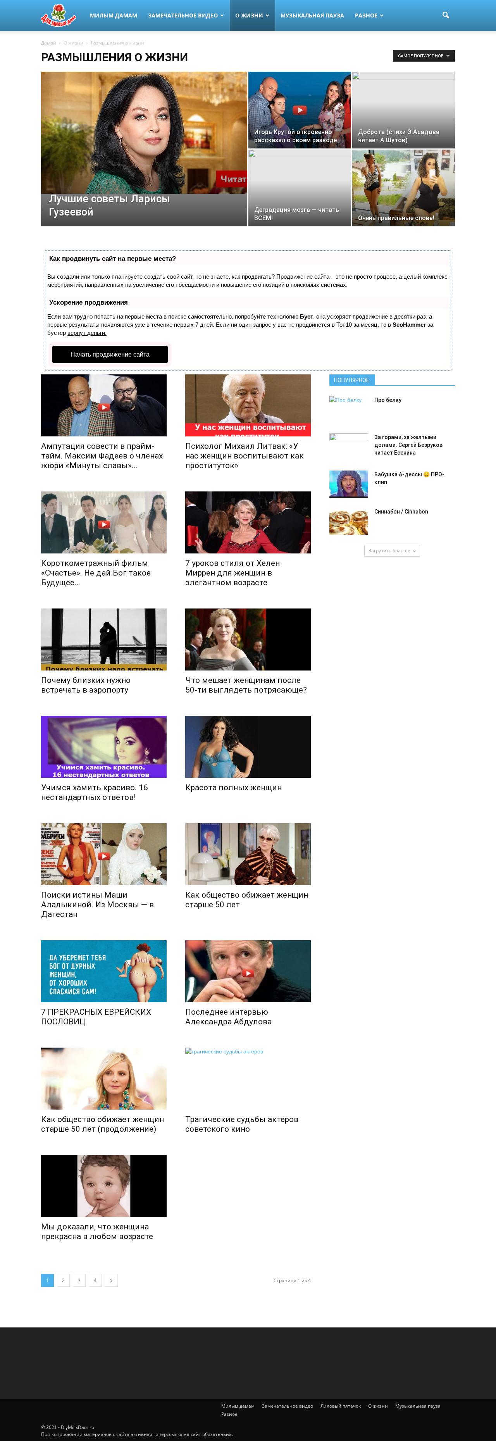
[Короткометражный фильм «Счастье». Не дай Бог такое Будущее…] (104, 522)
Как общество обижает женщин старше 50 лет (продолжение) (102, 1124)
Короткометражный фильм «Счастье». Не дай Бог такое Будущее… (96, 572)
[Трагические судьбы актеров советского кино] (248, 1079)
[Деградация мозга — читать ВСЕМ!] (299, 188)
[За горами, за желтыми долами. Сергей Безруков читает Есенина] (348, 446)
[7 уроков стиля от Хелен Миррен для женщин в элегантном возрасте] (248, 522)
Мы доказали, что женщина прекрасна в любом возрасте (97, 1231)
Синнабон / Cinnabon (401, 511)
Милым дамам (113, 15)
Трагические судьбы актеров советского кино (241, 1124)
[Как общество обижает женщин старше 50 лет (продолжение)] (104, 1079)
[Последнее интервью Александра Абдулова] (248, 971)
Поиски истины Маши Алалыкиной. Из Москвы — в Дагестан (97, 904)
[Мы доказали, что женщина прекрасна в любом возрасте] (104, 1186)
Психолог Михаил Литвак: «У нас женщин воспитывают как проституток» (244, 455)
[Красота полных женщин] (248, 747)
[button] (445, 15)
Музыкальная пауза (312, 15)
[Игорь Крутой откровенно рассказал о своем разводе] (299, 110)
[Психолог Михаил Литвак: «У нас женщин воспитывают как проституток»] (248, 405)
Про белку (387, 400)
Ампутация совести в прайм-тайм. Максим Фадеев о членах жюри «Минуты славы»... (102, 455)
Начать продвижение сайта (110, 354)
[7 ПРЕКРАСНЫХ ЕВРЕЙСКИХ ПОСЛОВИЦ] (104, 971)
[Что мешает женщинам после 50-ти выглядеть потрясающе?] (248, 639)
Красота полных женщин (233, 787)
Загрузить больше (389, 550)
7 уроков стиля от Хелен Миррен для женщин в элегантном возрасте (232, 572)
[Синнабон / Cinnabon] (348, 521)
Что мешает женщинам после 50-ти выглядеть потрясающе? (246, 685)
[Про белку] (348, 409)
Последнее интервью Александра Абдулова (228, 1016)
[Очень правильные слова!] (403, 188)
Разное (366, 15)
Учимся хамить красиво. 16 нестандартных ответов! (94, 792)
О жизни (249, 15)
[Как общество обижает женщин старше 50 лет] (248, 854)
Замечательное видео (183, 15)
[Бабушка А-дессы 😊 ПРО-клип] (348, 484)
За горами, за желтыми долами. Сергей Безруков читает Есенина (408, 445)
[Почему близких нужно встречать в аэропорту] (104, 639)
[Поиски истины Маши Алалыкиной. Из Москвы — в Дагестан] (104, 854)
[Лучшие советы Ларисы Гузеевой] (144, 133)
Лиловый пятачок (340, 1406)
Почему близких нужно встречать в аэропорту (86, 685)
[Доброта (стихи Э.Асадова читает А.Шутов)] (403, 110)
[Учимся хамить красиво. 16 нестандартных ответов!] (104, 747)
